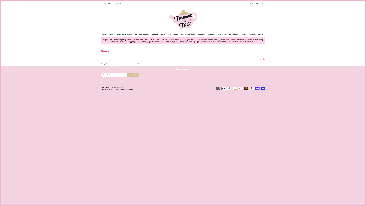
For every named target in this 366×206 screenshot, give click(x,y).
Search (103, 83)
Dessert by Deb (119, 87)
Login (103, 3)
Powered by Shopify (126, 89)
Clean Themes (113, 89)
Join (109, 3)
